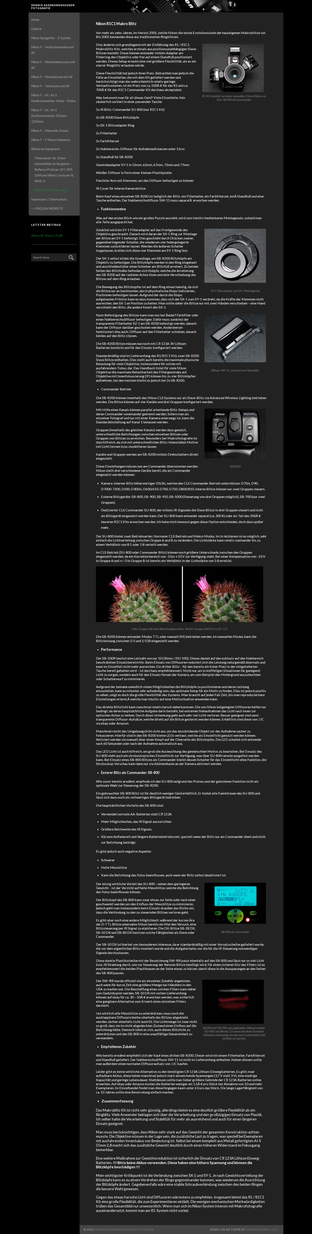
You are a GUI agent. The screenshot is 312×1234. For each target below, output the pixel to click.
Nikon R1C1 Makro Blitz (51, 190)
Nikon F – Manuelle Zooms (50, 130)
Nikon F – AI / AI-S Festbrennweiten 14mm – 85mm (53, 98)
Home (35, 19)
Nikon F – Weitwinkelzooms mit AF (53, 65)
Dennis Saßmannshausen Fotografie (53, 7)
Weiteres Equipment (45, 149)
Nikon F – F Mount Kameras (50, 140)
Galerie (36, 29)
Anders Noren (257, 1229)
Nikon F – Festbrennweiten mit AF (52, 50)
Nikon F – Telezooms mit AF (50, 86)
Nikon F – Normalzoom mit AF (52, 77)
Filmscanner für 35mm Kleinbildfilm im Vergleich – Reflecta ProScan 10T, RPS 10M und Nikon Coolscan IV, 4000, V (54, 169)
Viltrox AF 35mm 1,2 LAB (47, 235)
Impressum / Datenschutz (49, 199)
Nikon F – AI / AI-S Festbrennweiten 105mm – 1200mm (49, 115)
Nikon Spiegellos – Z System (51, 38)
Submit (71, 257)
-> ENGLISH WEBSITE (47, 208)
